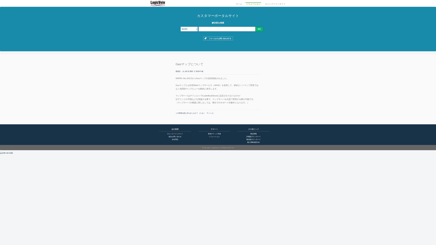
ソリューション (253, 4)
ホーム (239, 4)
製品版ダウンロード (253, 139)
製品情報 (253, 134)
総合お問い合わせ (175, 136)
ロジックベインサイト (275, 4)
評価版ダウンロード (253, 136)
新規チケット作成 (214, 134)
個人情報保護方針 (253, 142)
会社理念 (175, 139)
